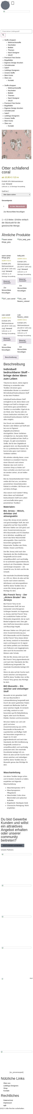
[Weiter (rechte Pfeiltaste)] (30, 557)
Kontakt (11, 80)
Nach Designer (13, 53)
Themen (11, 50)
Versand (9, 184)
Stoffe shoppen (10, 40)
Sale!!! (6, 68)
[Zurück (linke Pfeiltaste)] (3, 557)
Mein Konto (8, 75)
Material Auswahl (6, 282)
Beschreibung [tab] (11, 357)
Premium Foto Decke (12, 58)
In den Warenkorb (17, 206)
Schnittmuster (9, 65)
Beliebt (10, 47)
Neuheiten (12, 45)
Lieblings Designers (11, 70)
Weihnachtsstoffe (14, 42)
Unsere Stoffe (9, 73)
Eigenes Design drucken (13, 63)
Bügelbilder (8, 60)
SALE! (10, 55)
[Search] (3, 35)
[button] (16, 83)
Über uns (7, 78)
